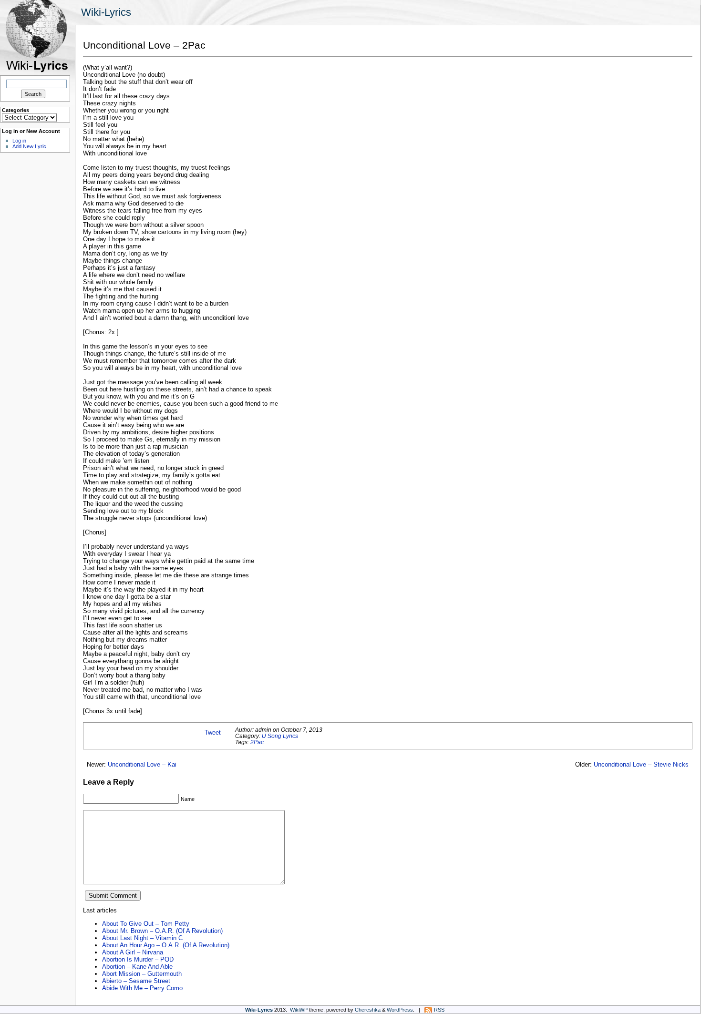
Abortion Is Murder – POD (138, 959)
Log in (19, 140)
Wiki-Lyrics (106, 12)
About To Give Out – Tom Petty (145, 923)
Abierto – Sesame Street (136, 980)
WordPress (400, 1010)
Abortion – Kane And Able (137, 966)
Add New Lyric (29, 146)
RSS (439, 1010)
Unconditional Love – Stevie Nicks (641, 764)
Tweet (213, 732)
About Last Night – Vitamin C (142, 938)
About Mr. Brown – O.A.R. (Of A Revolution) (162, 930)
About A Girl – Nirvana (132, 952)
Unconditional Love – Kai (142, 764)
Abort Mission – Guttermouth (142, 973)
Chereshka (368, 1010)
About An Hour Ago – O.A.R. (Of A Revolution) (165, 945)
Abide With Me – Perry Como (142, 988)
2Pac (257, 742)
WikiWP (299, 1010)
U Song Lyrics (280, 736)
